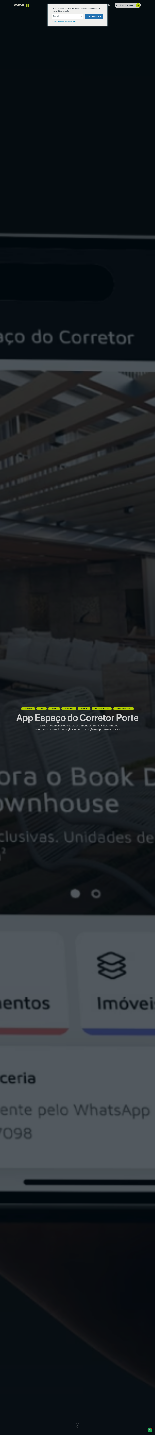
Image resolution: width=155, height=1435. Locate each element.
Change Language (94, 16)
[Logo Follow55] (21, 5)
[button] (77, 1431)
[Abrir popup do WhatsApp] (150, 1430)
